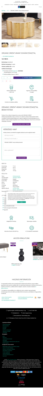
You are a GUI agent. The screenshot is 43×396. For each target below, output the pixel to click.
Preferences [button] (23, 199)
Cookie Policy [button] (27, 198)
